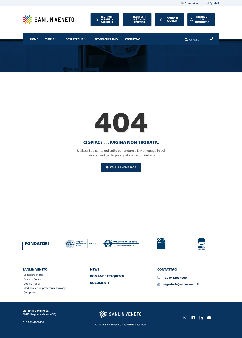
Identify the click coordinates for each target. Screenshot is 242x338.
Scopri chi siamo (106, 39)
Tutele (49, 39)
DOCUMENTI (99, 283)
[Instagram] (185, 318)
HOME (34, 39)
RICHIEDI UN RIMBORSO (202, 19)
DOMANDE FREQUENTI (107, 276)
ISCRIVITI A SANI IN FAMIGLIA (107, 19)
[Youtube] (209, 318)
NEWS (94, 269)
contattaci (133, 39)
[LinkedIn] (201, 318)
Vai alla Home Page (122, 167)
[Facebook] (193, 318)
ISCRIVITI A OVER (172, 19)
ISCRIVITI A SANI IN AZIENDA (139, 19)
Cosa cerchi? (74, 39)
